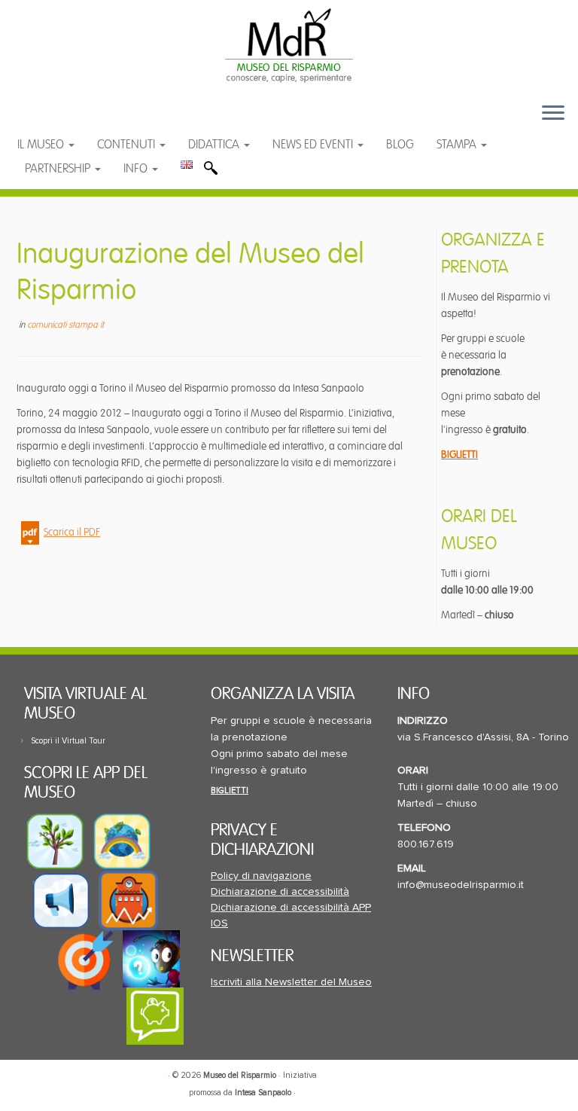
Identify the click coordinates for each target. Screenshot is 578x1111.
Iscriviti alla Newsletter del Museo (291, 982)
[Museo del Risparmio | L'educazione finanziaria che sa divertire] (289, 45)
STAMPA (458, 144)
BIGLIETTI (459, 454)
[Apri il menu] (553, 113)
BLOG (400, 144)
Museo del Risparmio (239, 1075)
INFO (137, 168)
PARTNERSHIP (59, 168)
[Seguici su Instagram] (131, 120)
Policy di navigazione (261, 876)
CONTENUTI (127, 144)
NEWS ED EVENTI (314, 144)
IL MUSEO (42, 144)
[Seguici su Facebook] (43, 120)
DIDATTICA (215, 144)
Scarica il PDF (72, 532)
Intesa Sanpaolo (263, 1092)
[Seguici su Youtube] (73, 120)
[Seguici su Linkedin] (103, 120)
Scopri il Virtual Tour (68, 741)
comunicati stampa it (65, 325)
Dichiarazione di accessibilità (280, 892)
